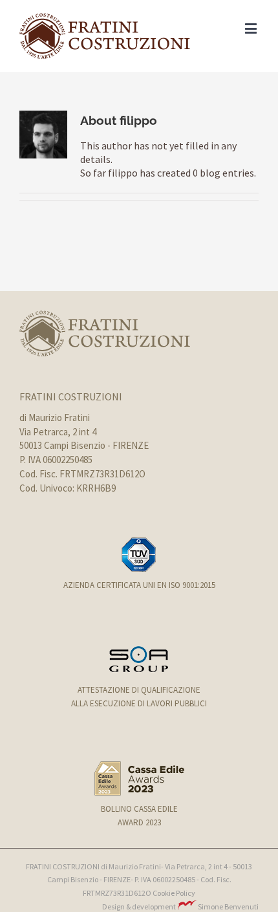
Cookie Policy (174, 893)
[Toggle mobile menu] (252, 28)
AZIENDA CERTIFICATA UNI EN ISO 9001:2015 (139, 585)
